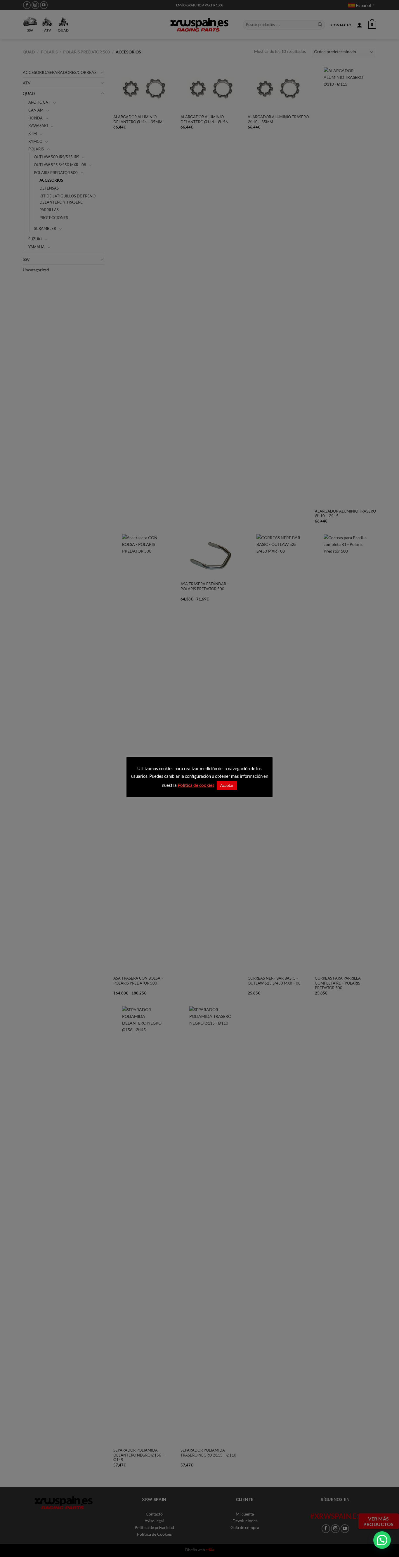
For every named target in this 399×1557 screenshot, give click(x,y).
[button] (382, 1540)
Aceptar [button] (227, 785)
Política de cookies (196, 785)
